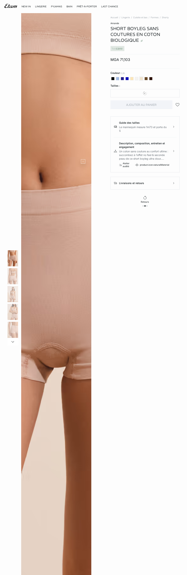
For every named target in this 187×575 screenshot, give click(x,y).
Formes (155, 17)
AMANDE (114, 23)
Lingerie (125, 17)
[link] (26, 6)
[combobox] (145, 93)
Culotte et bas (140, 17)
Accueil (114, 17)
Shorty (165, 17)
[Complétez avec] (83, 161)
